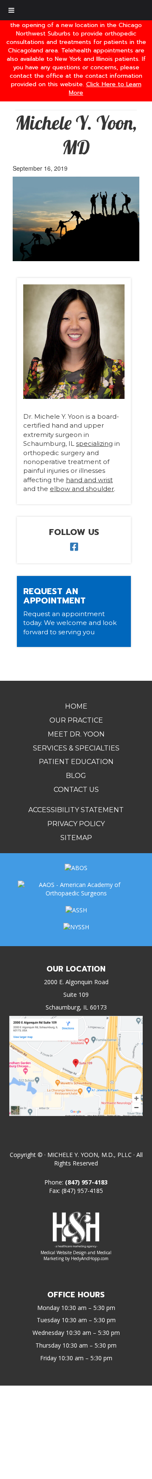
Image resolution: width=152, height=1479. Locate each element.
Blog (76, 776)
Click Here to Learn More (105, 88)
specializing (94, 443)
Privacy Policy (76, 824)
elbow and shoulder (82, 489)
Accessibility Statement (76, 810)
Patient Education (76, 762)
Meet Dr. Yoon (76, 734)
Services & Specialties (76, 748)
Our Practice (76, 720)
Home (76, 706)
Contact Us (76, 790)
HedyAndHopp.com (90, 1258)
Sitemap (76, 838)
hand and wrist (89, 480)
